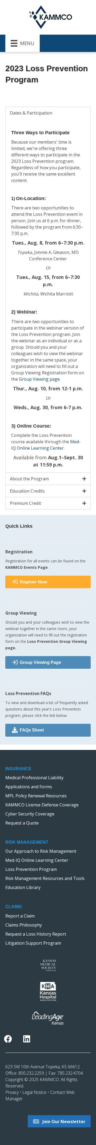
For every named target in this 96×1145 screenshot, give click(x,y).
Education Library (23, 887)
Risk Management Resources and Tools (45, 878)
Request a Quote (22, 823)
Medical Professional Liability (34, 778)
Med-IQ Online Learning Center (36, 860)
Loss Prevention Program (31, 869)
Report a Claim (20, 916)
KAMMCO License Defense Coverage (42, 805)
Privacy (12, 1092)
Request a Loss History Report (35, 934)
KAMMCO (49, 1079)
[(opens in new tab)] (48, 965)
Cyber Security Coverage (29, 814)
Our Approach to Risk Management (40, 851)
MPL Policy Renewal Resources (36, 796)
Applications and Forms (28, 787)
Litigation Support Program (33, 943)
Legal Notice (34, 1092)
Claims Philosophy (23, 925)
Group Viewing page (39, 379)
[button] (48, 113)
